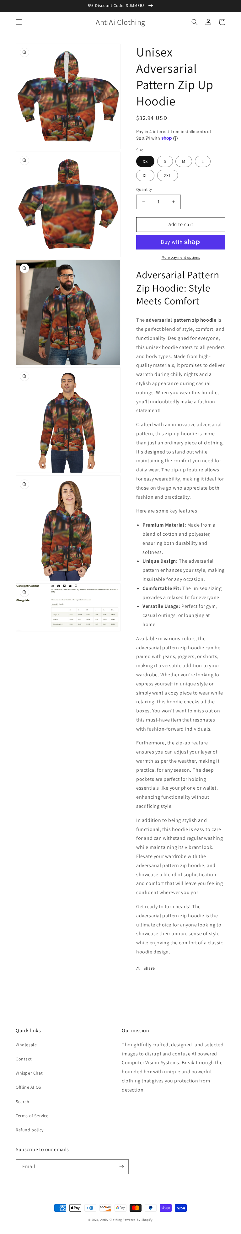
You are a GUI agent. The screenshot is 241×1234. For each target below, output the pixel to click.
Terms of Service (32, 1116)
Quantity (144, 189)
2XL (167, 175)
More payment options (181, 257)
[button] (19, 22)
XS (145, 161)
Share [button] (149, 968)
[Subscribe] (121, 1166)
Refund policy (30, 1130)
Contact (24, 1059)
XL (145, 175)
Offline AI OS (28, 1087)
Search (22, 1101)
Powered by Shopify (138, 1220)
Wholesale (26, 1045)
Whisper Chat (29, 1073)
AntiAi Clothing (111, 1220)
